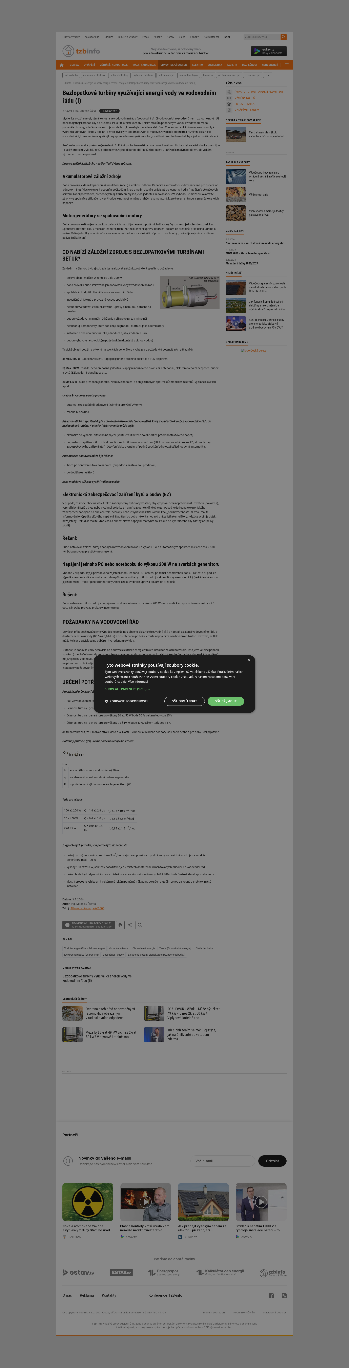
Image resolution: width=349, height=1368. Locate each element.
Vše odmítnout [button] (184, 701)
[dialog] (174, 684)
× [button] (248, 659)
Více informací (138, 682)
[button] (174, 689)
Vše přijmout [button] (226, 701)
